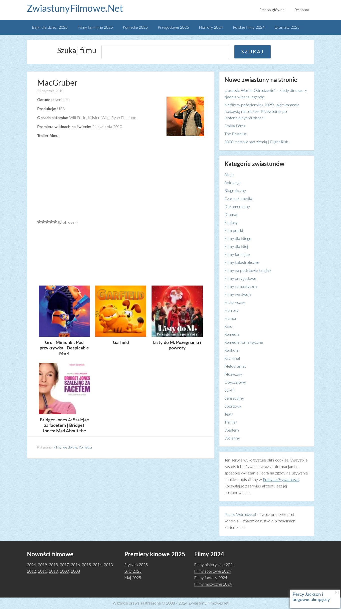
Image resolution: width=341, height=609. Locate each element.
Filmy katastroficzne (241, 263)
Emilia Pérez (234, 126)
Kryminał (232, 358)
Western (231, 430)
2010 (53, 571)
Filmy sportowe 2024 (212, 571)
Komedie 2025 (135, 27)
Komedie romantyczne (243, 342)
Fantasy (231, 223)
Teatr (228, 414)
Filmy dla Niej (236, 247)
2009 (64, 571)
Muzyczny (233, 374)
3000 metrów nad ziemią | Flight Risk (256, 142)
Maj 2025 (132, 578)
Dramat (230, 215)
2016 (75, 565)
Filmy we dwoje (65, 447)
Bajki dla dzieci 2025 (50, 27)
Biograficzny (235, 191)
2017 (64, 565)
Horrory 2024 (211, 27)
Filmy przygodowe (240, 279)
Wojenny (232, 438)
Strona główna (272, 10)
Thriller (230, 422)
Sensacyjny (234, 398)
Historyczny (234, 302)
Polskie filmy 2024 (249, 27)
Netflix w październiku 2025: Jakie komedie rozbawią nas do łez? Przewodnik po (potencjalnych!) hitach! (261, 111)
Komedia (85, 447)
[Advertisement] (120, 255)
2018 (53, 565)
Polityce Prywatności (281, 480)
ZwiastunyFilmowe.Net (75, 8)
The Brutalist (235, 134)
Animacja (232, 183)
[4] (51, 222)
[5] (55, 222)
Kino (228, 326)
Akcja (229, 175)
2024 (31, 565)
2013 (108, 565)
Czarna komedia (238, 199)
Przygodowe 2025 (173, 27)
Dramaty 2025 (287, 27)
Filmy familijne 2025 (95, 27)
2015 (86, 565)
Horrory (231, 310)
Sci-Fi (229, 390)
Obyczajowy (235, 382)
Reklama (302, 10)
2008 (75, 571)
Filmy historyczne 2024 (214, 565)
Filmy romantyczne (240, 287)
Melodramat (235, 366)
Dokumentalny (237, 207)
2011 (42, 571)
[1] (39, 222)
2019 (42, 565)
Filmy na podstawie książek (247, 271)
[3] (47, 222)
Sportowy (232, 406)
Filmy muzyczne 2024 (213, 584)
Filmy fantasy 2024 (210, 578)
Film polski (233, 231)
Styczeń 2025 (136, 565)
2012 (31, 571)
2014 (97, 565)
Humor (230, 318)
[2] (43, 222)
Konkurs (231, 350)
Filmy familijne (237, 255)
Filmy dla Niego (237, 239)
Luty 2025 (133, 571)
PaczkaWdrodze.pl (240, 515)
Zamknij (337, 592)
